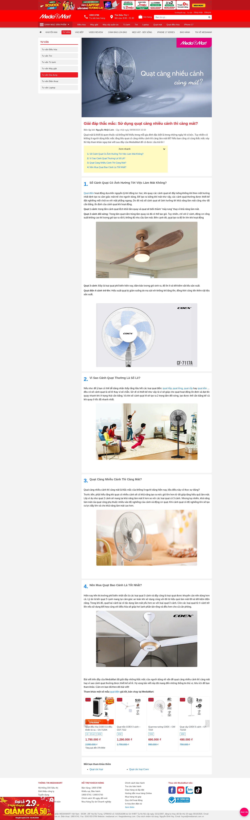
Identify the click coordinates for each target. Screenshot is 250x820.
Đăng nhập (198, 12)
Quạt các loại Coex (139, 769)
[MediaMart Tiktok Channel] (198, 790)
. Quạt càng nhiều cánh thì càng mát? (106, 162)
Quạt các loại (96, 769)
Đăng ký (207, 12)
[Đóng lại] (52, 799)
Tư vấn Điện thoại (50, 81)
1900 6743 (98, 795)
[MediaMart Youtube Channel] (180, 790)
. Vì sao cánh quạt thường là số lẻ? (106, 158)
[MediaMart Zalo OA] (189, 790)
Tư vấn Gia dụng (49, 75)
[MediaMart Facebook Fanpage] (172, 790)
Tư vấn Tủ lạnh (49, 62)
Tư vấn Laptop (48, 87)
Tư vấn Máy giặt (49, 68)
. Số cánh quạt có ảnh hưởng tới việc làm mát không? (115, 154)
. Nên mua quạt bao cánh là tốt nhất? (106, 167)
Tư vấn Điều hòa (49, 49)
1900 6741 (86, 795)
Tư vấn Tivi (47, 56)
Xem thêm (129, 807)
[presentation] (86, 723)
